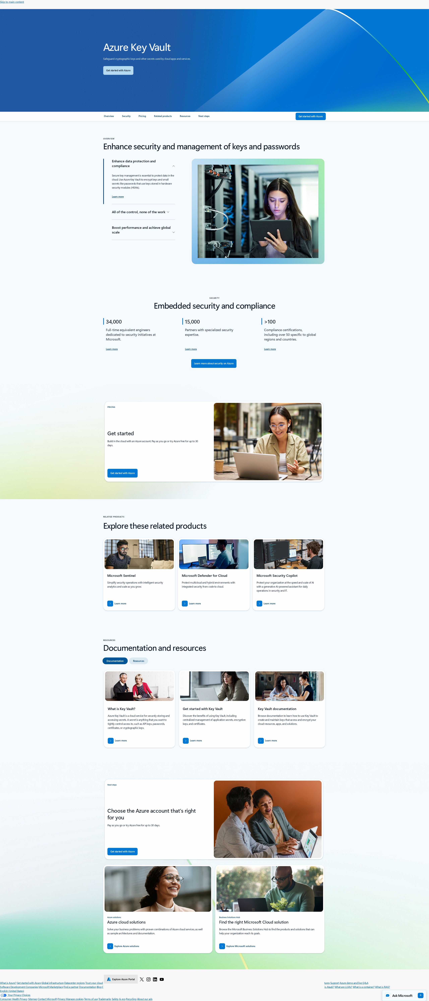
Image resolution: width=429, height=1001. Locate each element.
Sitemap (32, 999)
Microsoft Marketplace (51, 987)
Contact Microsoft (47, 999)
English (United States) (12, 991)
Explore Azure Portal (123, 979)
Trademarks (104, 999)
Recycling (131, 999)
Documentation (87, 987)
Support (334, 983)
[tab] (115, 660)
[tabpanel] (214, 710)
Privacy (61, 999)
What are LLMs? (343, 987)
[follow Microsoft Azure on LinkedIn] (155, 979)
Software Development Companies (19, 987)
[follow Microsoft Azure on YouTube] (162, 979)
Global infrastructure (52, 983)
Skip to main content (12, 2)
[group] (139, 709)
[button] (404, 995)
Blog (99, 987)
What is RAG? (382, 987)
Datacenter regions (74, 983)
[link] (109, 117)
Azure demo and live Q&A (354, 983)
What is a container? (364, 987)
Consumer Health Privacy (13, 999)
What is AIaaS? (326, 987)
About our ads (144, 999)
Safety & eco (119, 999)
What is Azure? (8, 983)
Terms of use (91, 999)
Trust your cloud (94, 983)
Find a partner (71, 987)
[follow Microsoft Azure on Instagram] (148, 979)
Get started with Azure (29, 983)
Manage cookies (74, 999)
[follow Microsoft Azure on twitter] (142, 979)
